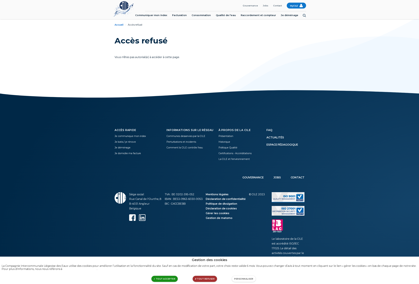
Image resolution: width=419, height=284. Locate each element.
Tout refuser (206, 279)
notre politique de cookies (80, 269)
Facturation (179, 15)
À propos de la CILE (235, 130)
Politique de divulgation (221, 203)
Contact (277, 5)
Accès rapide (125, 130)
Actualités (275, 137)
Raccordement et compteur (258, 15)
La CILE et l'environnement (234, 159)
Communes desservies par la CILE (185, 136)
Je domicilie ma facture (128, 153)
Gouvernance (250, 5)
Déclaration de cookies (221, 208)
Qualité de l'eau (226, 15)
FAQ (269, 130)
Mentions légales (217, 194)
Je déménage (289, 15)
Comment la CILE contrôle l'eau (184, 147)
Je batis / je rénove (125, 141)
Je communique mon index (130, 136)
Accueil (119, 24)
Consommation (201, 15)
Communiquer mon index (151, 15)
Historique (224, 141)
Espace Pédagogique (282, 144)
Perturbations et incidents (181, 141)
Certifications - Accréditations (235, 153)
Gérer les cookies (217, 213)
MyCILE (294, 6)
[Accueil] (125, 8)
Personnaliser (243, 279)
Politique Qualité (228, 147)
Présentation (226, 136)
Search (304, 15)
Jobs (265, 5)
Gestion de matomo (219, 218)
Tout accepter (165, 279)
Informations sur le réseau (189, 130)
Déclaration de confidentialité (226, 199)
